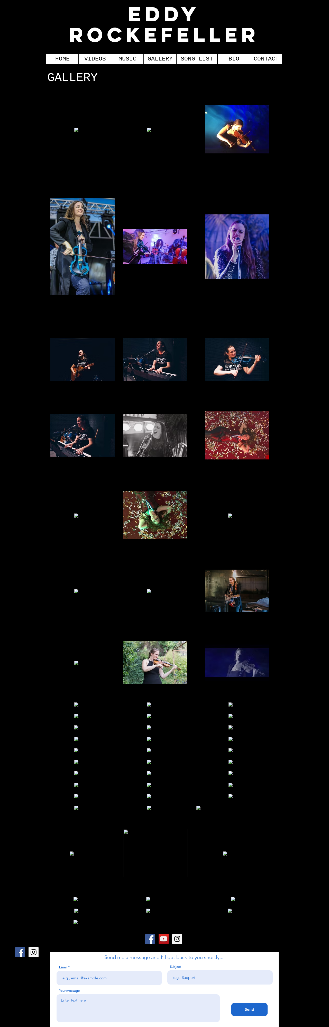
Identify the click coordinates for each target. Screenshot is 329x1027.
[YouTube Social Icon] (164, 939)
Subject (175, 966)
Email (63, 967)
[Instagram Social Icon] (177, 939)
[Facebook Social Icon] (150, 939)
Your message (69, 990)
